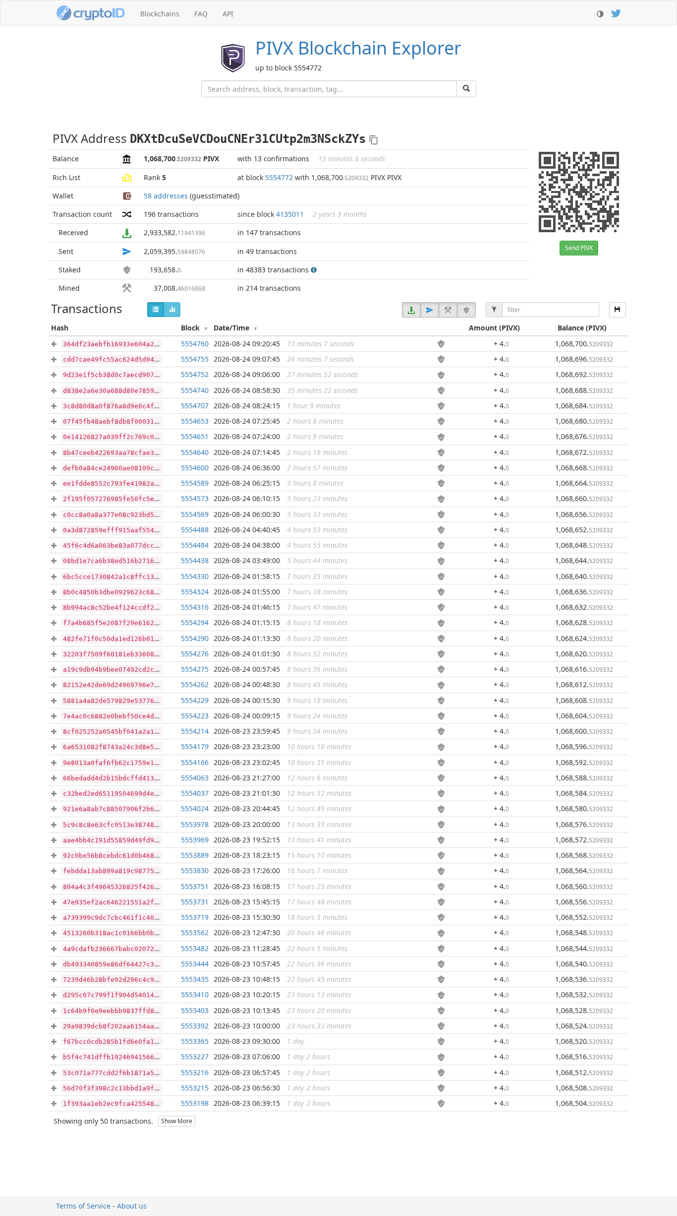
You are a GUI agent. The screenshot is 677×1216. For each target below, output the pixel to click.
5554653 (195, 421)
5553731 (195, 901)
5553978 (195, 824)
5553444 (195, 963)
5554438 (195, 560)
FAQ (201, 13)
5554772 (279, 177)
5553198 (195, 1103)
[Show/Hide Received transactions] (411, 310)
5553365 (195, 1041)
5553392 (195, 1025)
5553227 (195, 1056)
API (228, 13)
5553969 (195, 839)
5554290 (195, 638)
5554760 (195, 343)
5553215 (195, 1087)
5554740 (195, 390)
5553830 (195, 870)
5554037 (195, 793)
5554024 (195, 808)
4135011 (290, 214)
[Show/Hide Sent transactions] (429, 310)
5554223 (195, 715)
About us (132, 1206)
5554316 (195, 607)
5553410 (195, 994)
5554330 (195, 576)
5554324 (195, 591)
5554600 (195, 467)
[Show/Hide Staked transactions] (466, 310)
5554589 (195, 483)
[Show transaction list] (155, 309)
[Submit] (466, 88)
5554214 (195, 731)
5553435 (195, 979)
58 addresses (166, 195)
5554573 (195, 498)
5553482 (195, 948)
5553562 (195, 932)
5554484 (195, 545)
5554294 (195, 622)
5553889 (195, 855)
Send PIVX (579, 248)
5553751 (195, 886)
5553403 (195, 1010)
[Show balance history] (172, 309)
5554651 (195, 436)
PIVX (358, 48)
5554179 (195, 746)
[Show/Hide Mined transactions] (448, 310)
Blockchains (159, 13)
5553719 (195, 917)
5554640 (195, 452)
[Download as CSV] (617, 310)
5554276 (195, 653)
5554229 (195, 700)
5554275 (195, 669)
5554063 (195, 777)
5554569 (195, 514)
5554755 (195, 359)
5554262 (195, 684)
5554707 (195, 405)
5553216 (195, 1072)
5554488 (195, 529)
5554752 (195, 374)
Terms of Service (83, 1206)
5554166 (195, 762)
